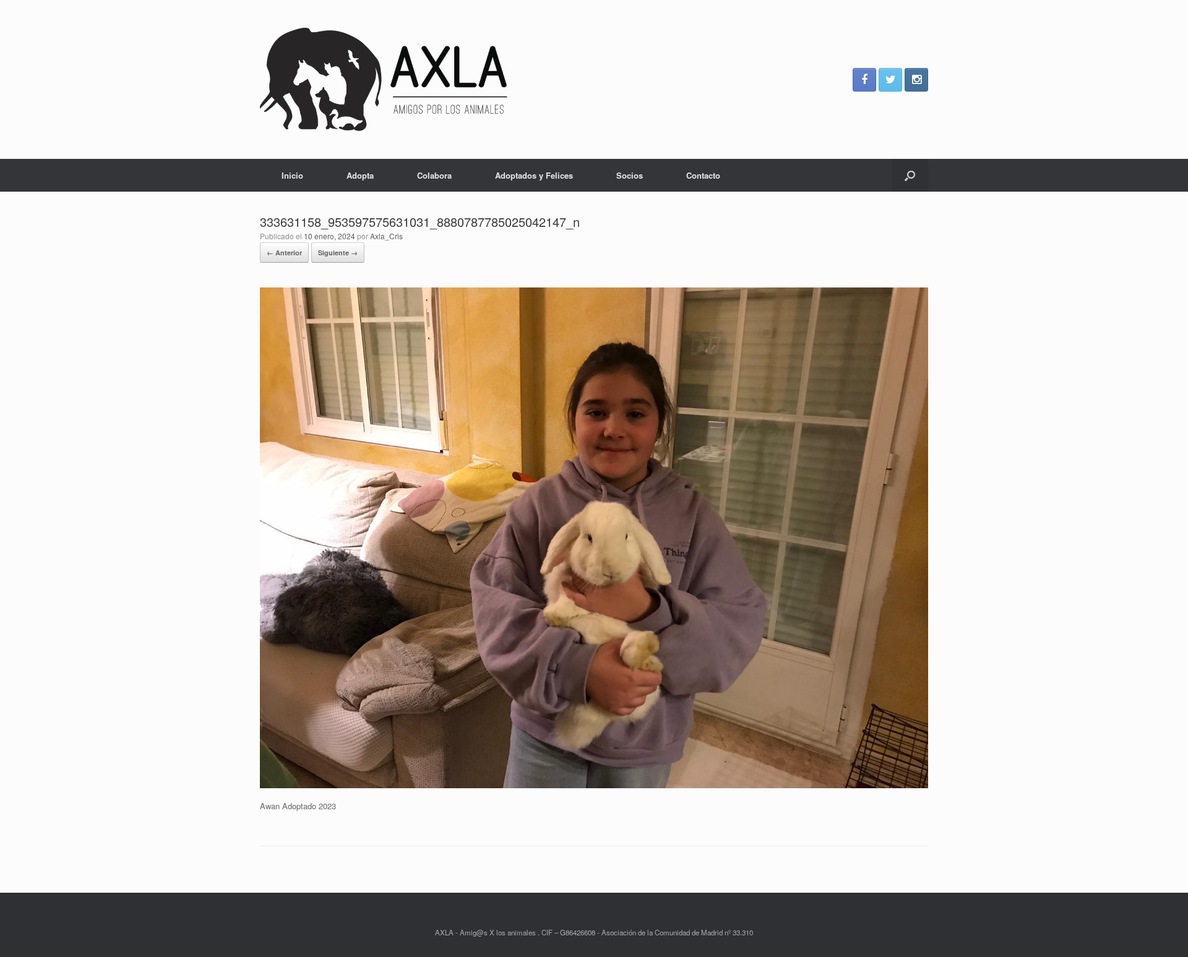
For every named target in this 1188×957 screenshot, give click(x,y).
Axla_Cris (386, 236)
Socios (629, 175)
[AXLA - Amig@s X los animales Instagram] (916, 79)
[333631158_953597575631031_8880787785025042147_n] (594, 785)
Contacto (703, 175)
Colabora (434, 175)
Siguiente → (338, 252)
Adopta (360, 175)
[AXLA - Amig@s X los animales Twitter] (890, 79)
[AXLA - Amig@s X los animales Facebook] (864, 79)
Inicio (292, 175)
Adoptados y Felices (534, 175)
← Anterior (284, 252)
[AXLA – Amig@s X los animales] (383, 79)
